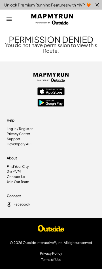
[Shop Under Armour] (51, 230)
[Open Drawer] (9, 19)
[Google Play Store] (51, 103)
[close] (97, 4)
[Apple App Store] (51, 92)
